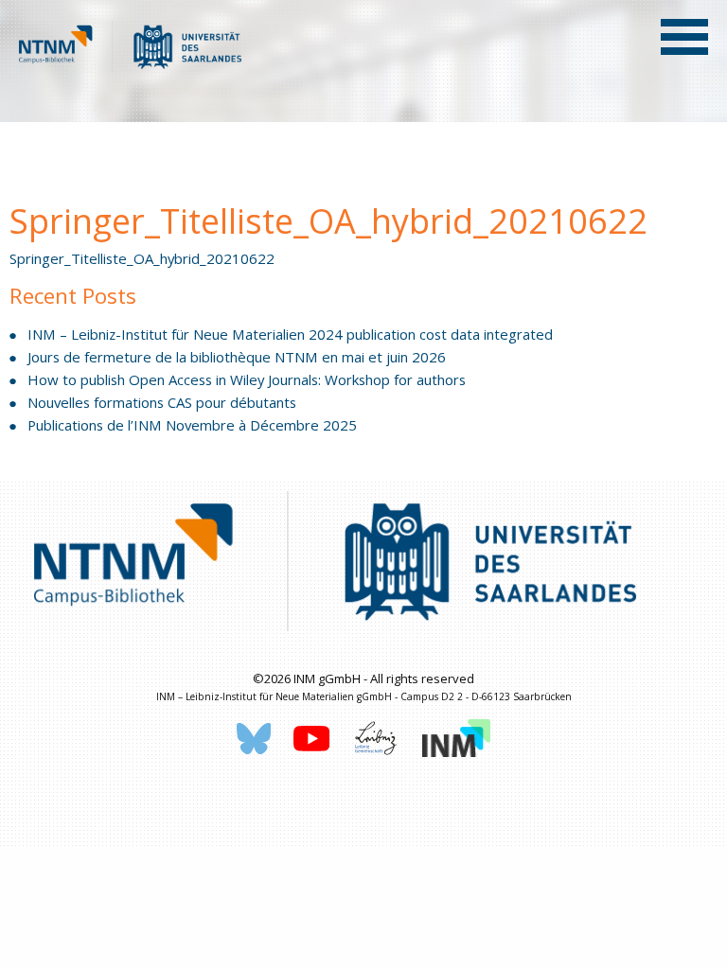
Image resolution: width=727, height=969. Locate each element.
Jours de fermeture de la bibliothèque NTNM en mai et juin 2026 (236, 356)
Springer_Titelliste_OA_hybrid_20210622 (142, 258)
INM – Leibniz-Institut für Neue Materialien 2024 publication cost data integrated (290, 334)
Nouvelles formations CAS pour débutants (161, 402)
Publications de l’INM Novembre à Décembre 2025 (192, 424)
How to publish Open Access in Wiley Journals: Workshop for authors (246, 379)
